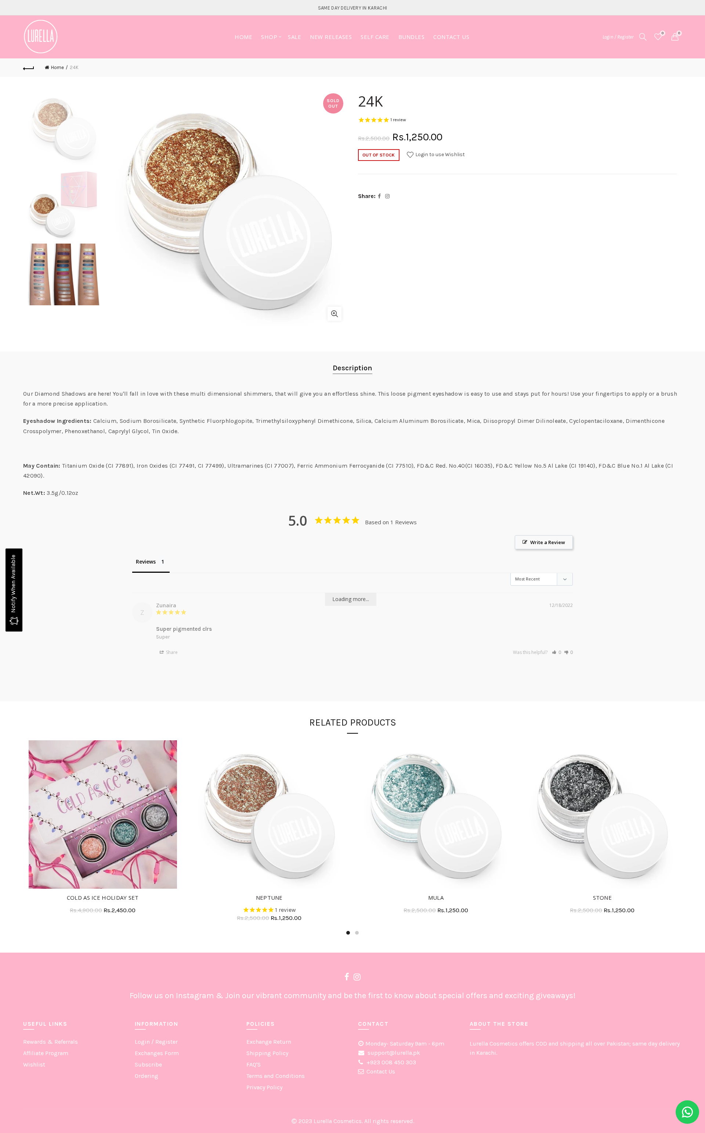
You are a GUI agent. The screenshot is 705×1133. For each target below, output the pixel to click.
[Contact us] (687, 1112)
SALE (294, 36)
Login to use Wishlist (439, 154)
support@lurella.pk (393, 1052)
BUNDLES (411, 36)
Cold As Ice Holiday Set (103, 897)
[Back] (28, 67)
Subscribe (148, 1064)
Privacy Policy (264, 1087)
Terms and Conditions (275, 1075)
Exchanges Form (157, 1053)
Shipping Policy (267, 1053)
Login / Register (618, 37)
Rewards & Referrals (50, 1041)
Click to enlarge (334, 314)
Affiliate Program (45, 1053)
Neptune (269, 897)
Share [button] (171, 652)
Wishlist (663, 33)
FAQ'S (253, 1064)
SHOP (269, 36)
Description (352, 368)
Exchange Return (268, 1041)
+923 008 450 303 (390, 1062)
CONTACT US (451, 36)
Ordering (146, 1075)
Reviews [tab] (146, 561)
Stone (602, 897)
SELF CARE (375, 36)
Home (243, 36)
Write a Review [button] (547, 542)
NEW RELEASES (331, 36)
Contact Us (380, 1071)
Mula (436, 897)
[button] (556, 652)
